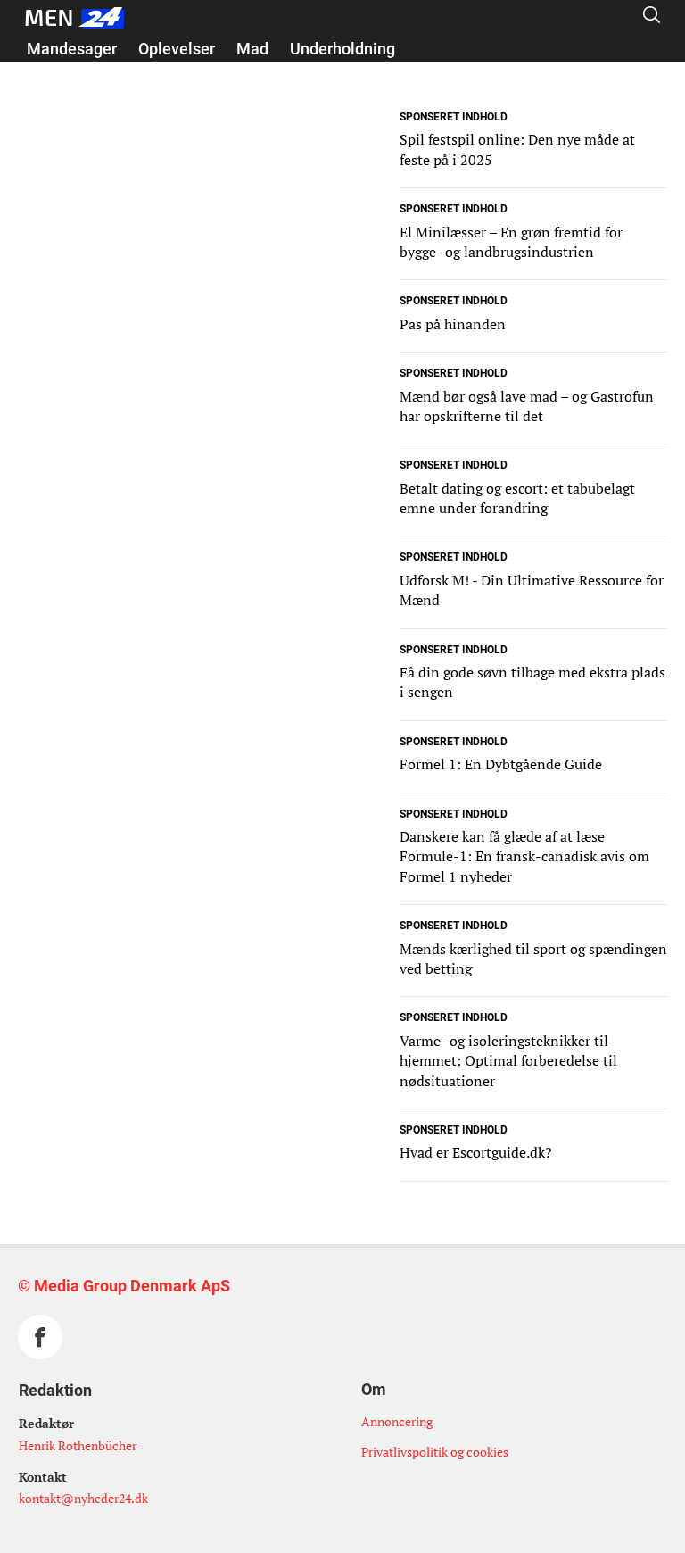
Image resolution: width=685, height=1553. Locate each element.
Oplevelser (176, 48)
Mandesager (72, 48)
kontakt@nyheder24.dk (83, 1498)
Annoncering (397, 1421)
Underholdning (342, 48)
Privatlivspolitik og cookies (434, 1451)
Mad (252, 48)
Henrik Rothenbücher (77, 1445)
